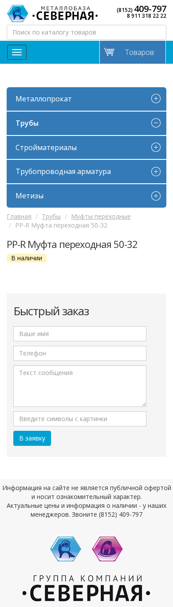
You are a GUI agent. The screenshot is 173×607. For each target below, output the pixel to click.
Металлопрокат (44, 99)
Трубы (27, 123)
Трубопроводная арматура (63, 171)
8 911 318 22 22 (146, 16)
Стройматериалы (46, 147)
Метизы (29, 196)
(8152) (141, 8)
